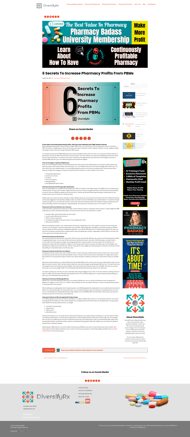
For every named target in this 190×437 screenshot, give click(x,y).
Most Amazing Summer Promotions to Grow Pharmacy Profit (140, 145)
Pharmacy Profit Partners (109, 4)
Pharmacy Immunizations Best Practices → (136, 358)
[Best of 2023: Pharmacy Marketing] (129, 126)
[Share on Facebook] (73, 138)
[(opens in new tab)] (135, 182)
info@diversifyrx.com (29, 409)
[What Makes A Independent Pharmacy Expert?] (129, 105)
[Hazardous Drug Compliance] (129, 136)
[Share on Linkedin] (77, 138)
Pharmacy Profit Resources (92, 4)
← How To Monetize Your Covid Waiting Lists (54, 358)
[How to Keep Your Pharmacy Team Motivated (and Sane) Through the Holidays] (129, 115)
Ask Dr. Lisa (137, 4)
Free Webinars (151, 4)
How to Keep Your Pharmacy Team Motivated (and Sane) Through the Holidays (141, 114)
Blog (144, 4)
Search (133, 84)
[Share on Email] (89, 138)
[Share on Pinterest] (81, 138)
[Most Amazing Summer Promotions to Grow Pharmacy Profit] (129, 146)
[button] (45, 17)
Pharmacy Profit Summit (125, 4)
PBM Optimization (65, 78)
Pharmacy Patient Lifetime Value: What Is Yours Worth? (82, 350)
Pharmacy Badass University (75, 4)
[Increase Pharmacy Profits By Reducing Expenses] (129, 95)
